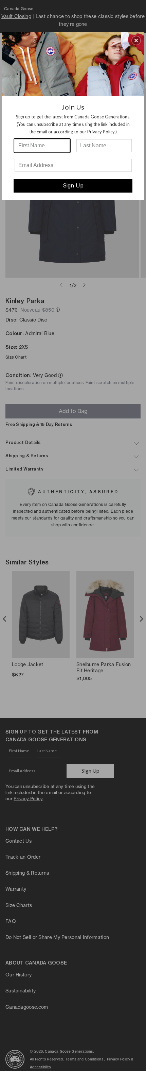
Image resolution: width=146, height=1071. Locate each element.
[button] (136, 40)
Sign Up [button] (73, 185)
